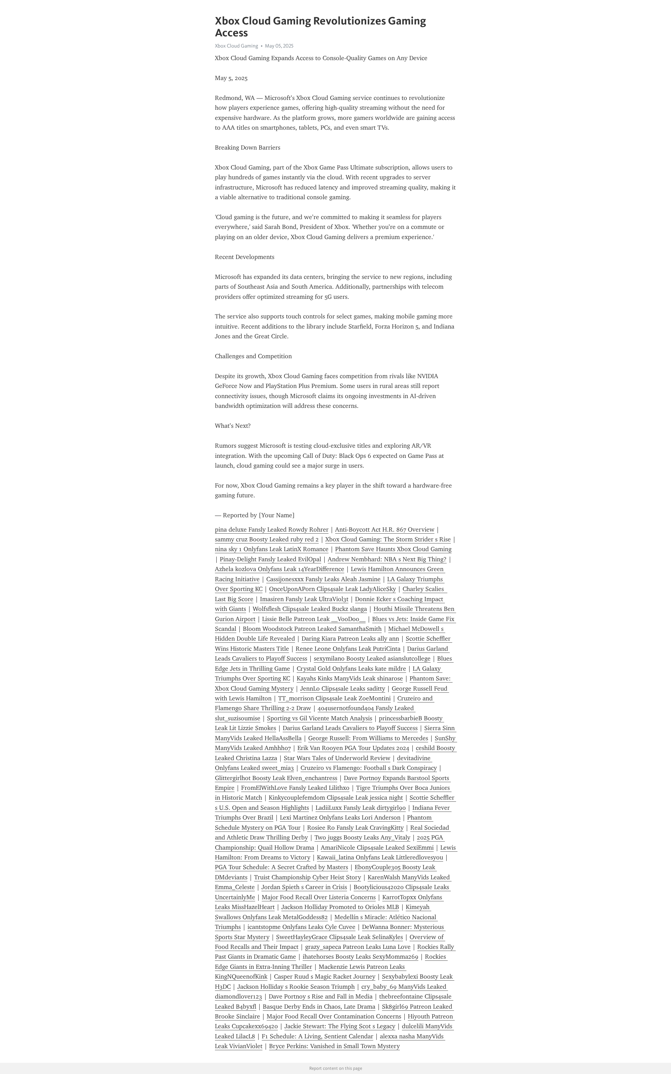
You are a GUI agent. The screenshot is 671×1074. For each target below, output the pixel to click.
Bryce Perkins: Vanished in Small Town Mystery (334, 1046)
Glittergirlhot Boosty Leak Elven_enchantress (276, 778)
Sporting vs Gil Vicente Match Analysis (319, 718)
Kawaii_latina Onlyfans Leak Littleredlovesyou (380, 857)
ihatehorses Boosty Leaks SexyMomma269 (360, 956)
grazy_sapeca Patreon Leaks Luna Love (358, 947)
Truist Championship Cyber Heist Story (307, 877)
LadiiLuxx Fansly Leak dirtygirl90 (361, 808)
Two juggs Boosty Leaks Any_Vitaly (362, 837)
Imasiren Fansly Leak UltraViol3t (304, 599)
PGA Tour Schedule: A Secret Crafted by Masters (281, 867)
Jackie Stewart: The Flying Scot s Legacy (339, 1026)
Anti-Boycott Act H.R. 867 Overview (384, 529)
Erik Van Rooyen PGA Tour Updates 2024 (353, 748)
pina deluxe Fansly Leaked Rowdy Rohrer (272, 529)
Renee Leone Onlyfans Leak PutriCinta (348, 649)
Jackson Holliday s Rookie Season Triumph (296, 986)
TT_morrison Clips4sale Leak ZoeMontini (334, 698)
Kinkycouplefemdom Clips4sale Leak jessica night (336, 797)
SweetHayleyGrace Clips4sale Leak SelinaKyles (339, 937)
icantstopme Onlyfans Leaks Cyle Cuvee (301, 927)
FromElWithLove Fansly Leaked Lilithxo (295, 788)
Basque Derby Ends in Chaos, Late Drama (319, 1006)
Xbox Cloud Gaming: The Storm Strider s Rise (388, 539)
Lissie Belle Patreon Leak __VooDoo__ (314, 619)
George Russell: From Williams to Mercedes (368, 738)
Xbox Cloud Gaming (236, 46)
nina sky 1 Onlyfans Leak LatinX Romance (272, 549)
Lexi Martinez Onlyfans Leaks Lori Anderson (340, 817)
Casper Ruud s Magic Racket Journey (324, 976)
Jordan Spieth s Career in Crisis (304, 887)
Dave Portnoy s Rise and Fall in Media (321, 996)
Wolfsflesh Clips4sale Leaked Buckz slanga (310, 609)
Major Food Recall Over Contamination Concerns (334, 1016)
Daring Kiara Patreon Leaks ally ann (350, 638)
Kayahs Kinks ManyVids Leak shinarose (350, 678)
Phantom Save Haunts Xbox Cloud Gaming (393, 549)
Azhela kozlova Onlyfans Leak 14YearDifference (279, 569)
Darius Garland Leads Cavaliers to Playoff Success (350, 728)
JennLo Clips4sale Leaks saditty (342, 688)
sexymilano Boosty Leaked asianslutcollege (372, 658)
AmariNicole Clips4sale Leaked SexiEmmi (377, 847)
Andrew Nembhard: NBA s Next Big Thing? (387, 559)
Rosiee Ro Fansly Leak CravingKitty (355, 827)
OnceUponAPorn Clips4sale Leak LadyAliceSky (332, 589)
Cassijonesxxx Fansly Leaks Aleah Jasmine (323, 579)
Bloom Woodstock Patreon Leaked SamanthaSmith (312, 629)
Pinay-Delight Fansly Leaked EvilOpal (270, 559)
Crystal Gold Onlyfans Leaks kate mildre (351, 668)
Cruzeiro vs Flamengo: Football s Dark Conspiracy (369, 768)
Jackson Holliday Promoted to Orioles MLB (340, 907)
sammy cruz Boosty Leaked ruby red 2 (267, 539)
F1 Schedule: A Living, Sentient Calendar (317, 1036)
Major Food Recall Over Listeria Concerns (319, 897)
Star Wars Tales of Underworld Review (337, 758)
